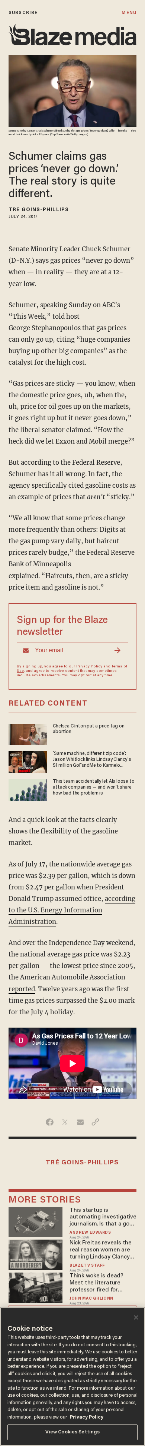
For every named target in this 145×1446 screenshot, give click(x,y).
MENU (129, 12)
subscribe (23, 12)
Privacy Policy (89, 667)
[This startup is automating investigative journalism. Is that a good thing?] (35, 1220)
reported (22, 989)
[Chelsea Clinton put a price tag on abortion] (28, 733)
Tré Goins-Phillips (39, 210)
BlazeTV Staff (87, 1266)
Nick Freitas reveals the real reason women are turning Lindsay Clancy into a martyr (101, 1250)
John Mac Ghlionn (91, 1299)
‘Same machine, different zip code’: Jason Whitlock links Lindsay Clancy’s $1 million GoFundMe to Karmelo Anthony (92, 760)
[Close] (136, 1317)
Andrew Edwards (90, 1233)
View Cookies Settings (72, 1432)
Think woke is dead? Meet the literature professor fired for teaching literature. (96, 1283)
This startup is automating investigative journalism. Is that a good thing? (103, 1217)
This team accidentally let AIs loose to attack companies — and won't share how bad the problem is (93, 787)
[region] (72, 1376)
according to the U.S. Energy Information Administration (72, 910)
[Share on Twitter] (65, 1122)
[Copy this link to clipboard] (95, 1122)
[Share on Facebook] (50, 1122)
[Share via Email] (80, 1122)
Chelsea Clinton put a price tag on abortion (88, 729)
